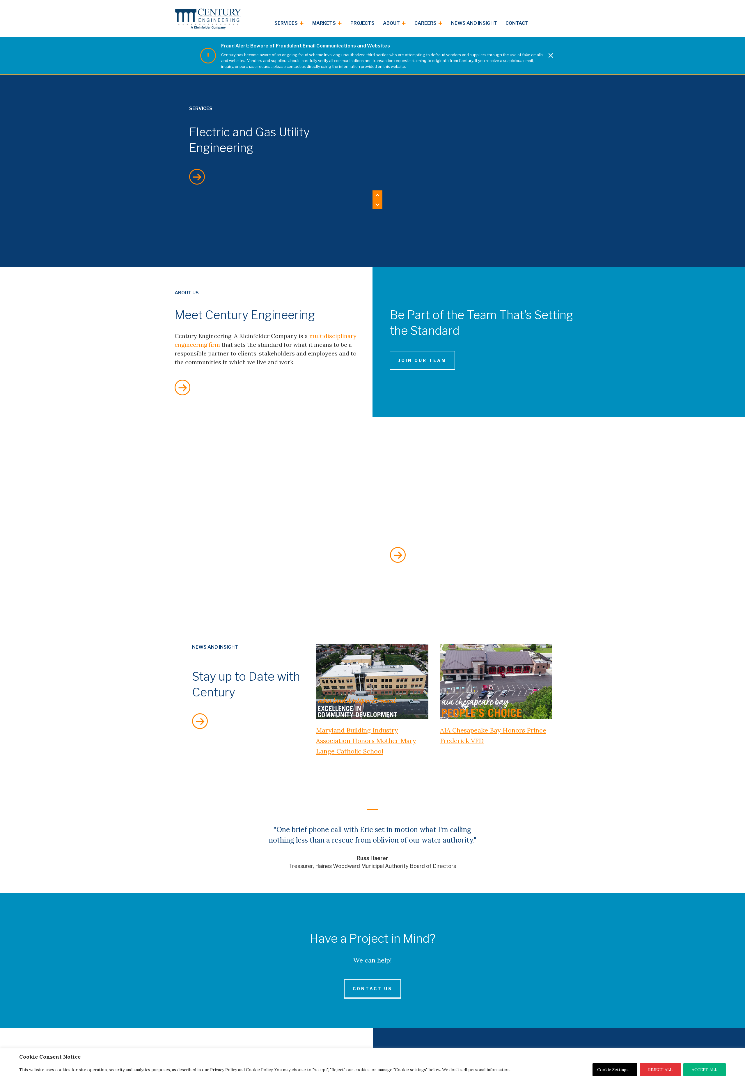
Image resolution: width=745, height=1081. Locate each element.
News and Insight (474, 23)
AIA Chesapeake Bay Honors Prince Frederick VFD (493, 735)
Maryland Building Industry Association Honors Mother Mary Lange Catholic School (366, 740)
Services (289, 24)
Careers (428, 24)
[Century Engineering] (208, 19)
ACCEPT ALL (704, 1069)
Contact (516, 23)
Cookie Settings (613, 1069)
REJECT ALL (660, 1069)
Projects (362, 23)
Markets (327, 24)
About (394, 24)
